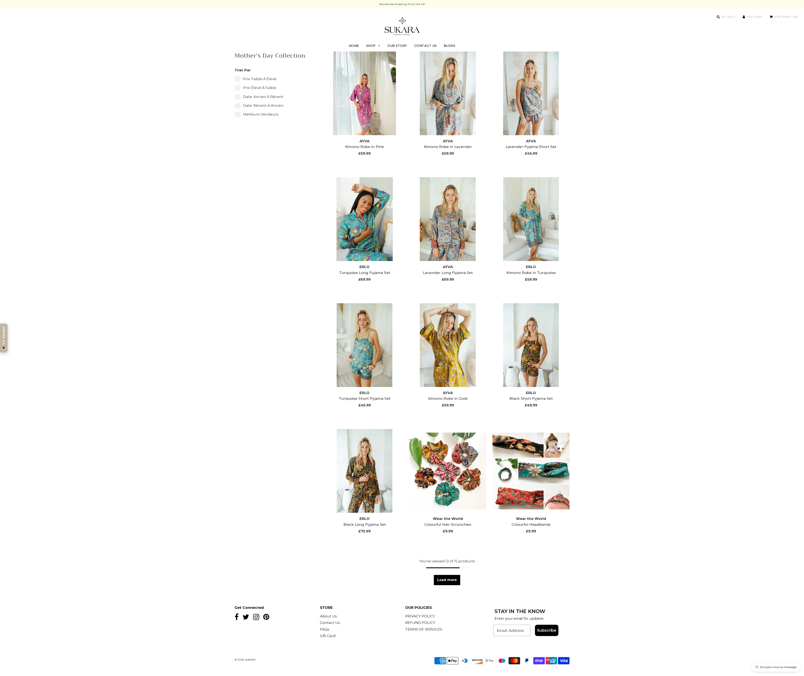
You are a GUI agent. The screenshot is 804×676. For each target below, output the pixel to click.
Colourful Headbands (531, 524)
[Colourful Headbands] (530, 471)
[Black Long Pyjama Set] (364, 471)
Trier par (242, 70)
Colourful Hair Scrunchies (447, 524)
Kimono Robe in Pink (364, 147)
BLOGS (449, 45)
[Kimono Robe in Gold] (447, 345)
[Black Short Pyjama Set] (530, 345)
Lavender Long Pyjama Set (448, 273)
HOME (354, 45)
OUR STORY (397, 45)
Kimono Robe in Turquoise (531, 273)
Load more (447, 580)
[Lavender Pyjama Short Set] (530, 93)
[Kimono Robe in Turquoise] (530, 219)
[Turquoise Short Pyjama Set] (364, 345)
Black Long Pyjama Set (364, 524)
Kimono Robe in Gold (447, 398)
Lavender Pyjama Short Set (531, 147)
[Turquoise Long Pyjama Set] (364, 219)
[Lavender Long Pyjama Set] (447, 219)
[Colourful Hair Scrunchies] (447, 471)
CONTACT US (425, 45)
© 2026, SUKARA (245, 659)
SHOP (371, 45)
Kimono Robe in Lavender (448, 147)
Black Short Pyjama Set (531, 398)
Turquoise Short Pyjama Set (364, 398)
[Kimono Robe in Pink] (364, 93)
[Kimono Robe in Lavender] (447, 93)
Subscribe (546, 630)
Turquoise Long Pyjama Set (364, 273)
